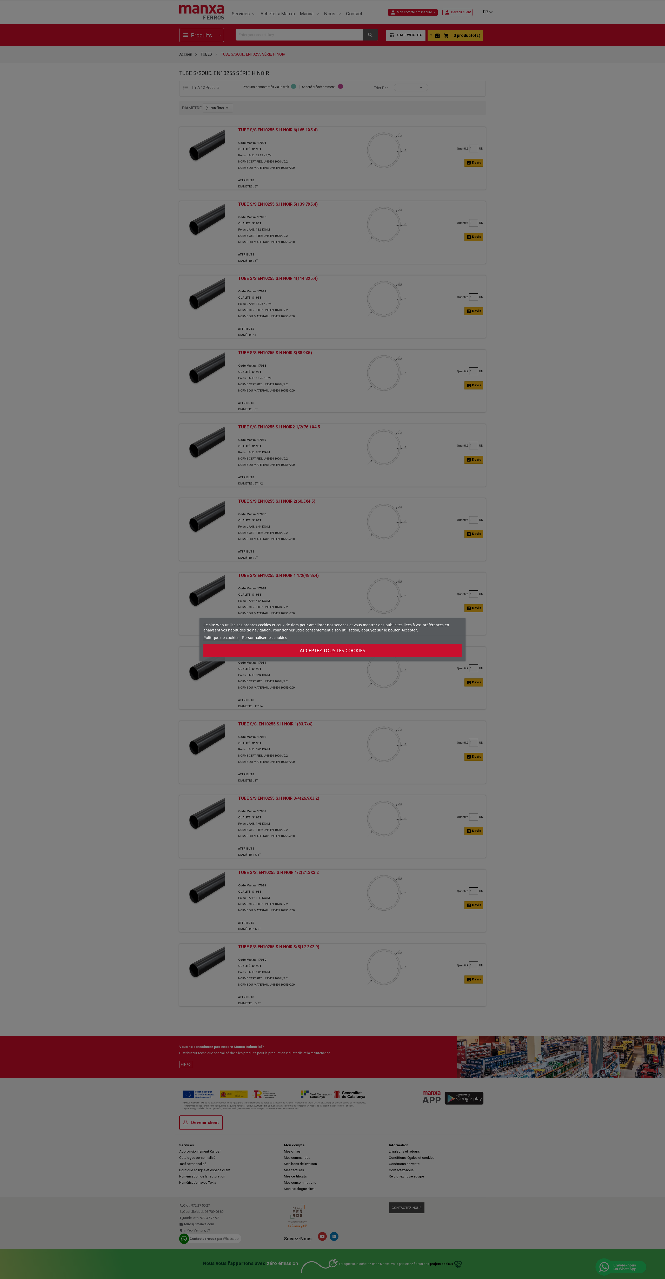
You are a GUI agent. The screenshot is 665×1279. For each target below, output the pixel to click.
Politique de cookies (221, 637)
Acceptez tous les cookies (332, 650)
